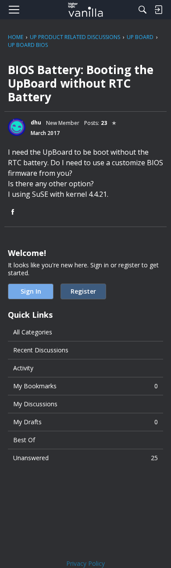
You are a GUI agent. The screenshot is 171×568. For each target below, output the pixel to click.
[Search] (142, 9)
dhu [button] (36, 122)
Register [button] (83, 291)
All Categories (32, 332)
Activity (23, 368)
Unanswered (85, 458)
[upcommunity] (85, 9)
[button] (16, 127)
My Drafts (85, 422)
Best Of (24, 440)
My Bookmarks (85, 386)
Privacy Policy (85, 563)
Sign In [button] (31, 291)
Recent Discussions (40, 350)
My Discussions (35, 404)
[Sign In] (158, 9)
